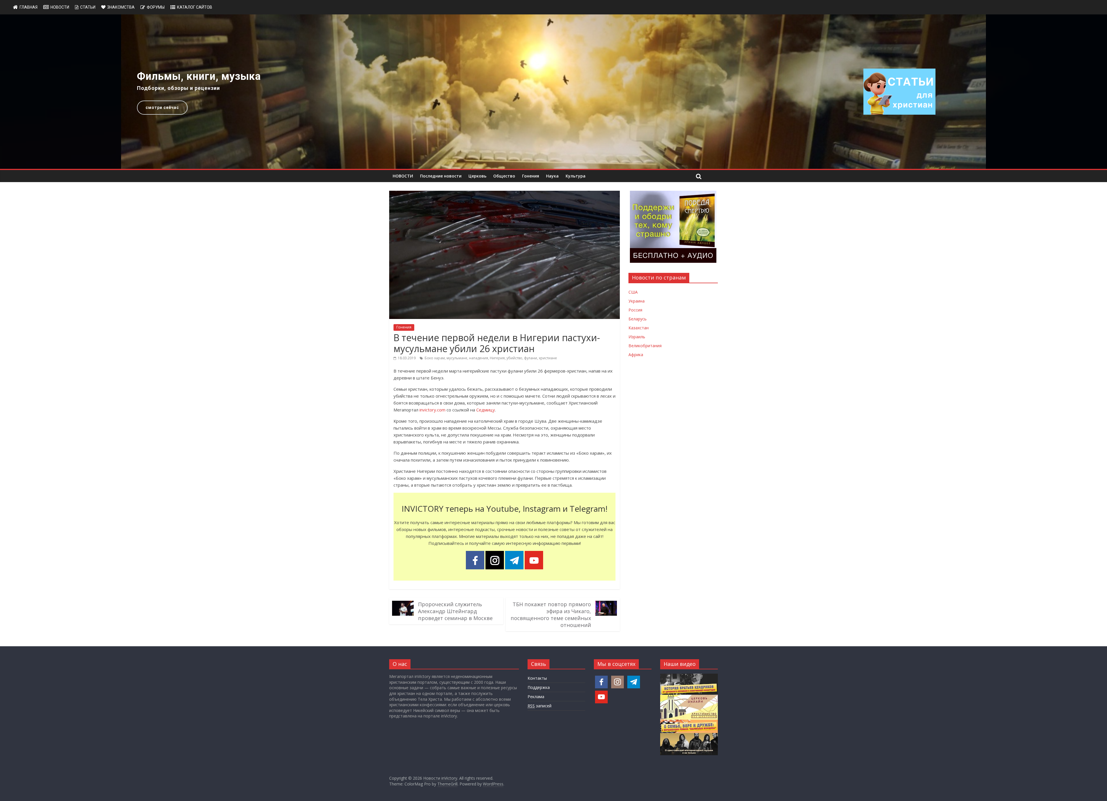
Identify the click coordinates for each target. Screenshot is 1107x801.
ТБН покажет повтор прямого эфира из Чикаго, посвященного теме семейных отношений (551, 614)
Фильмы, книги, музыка (199, 76)
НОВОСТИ (403, 176)
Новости (59, 7)
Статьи (87, 7)
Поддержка (539, 687)
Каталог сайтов (194, 7)
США (633, 292)
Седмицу (485, 410)
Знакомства (121, 7)
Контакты (537, 678)
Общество (504, 176)
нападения (478, 358)
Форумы (156, 7)
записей (539, 706)
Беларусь (637, 319)
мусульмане (457, 358)
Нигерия (497, 358)
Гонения (530, 176)
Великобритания (645, 345)
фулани (530, 358)
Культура (575, 176)
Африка (635, 354)
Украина (636, 301)
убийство (514, 358)
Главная (28, 7)
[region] (553, 91)
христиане (548, 358)
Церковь (477, 176)
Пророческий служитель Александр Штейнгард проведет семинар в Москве (455, 611)
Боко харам (435, 358)
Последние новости (441, 176)
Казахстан (638, 327)
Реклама (536, 696)
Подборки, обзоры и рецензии (178, 88)
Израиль (636, 336)
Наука (552, 176)
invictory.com (432, 410)
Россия (635, 310)
